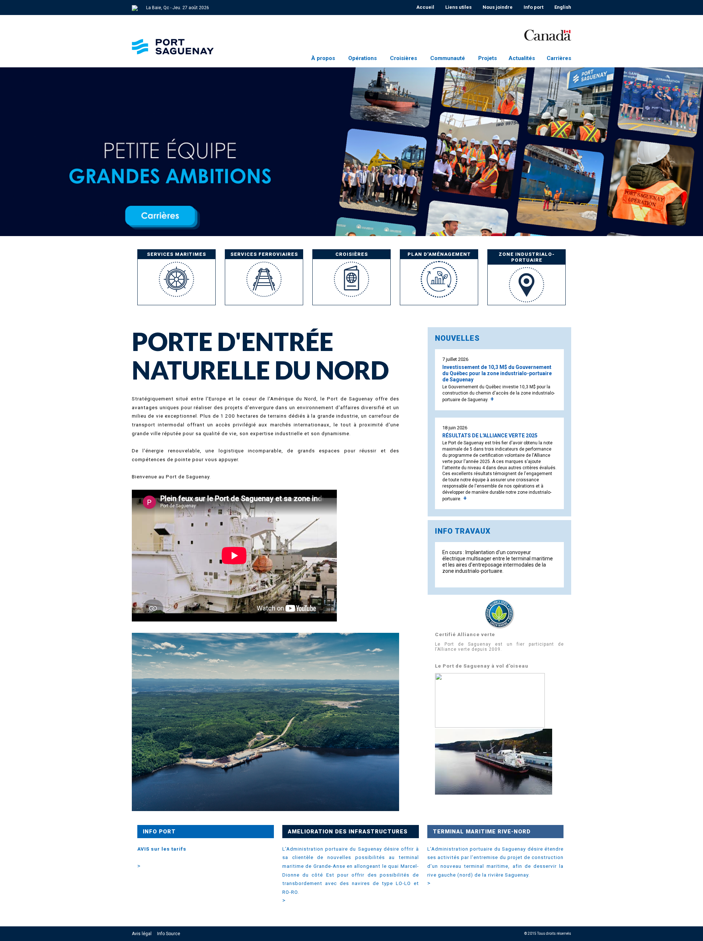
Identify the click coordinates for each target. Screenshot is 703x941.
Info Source (168, 933)
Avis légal (142, 933)
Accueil (425, 7)
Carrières (559, 58)
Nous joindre (498, 7)
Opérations (362, 58)
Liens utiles (458, 7)
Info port (533, 7)
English (562, 7)
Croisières (403, 58)
